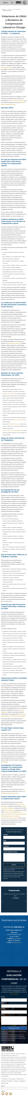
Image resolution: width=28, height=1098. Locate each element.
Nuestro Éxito (19, 1078)
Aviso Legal (12, 1078)
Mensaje (3, 1014)
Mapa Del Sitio (4, 1083)
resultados (5, 762)
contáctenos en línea (10, 104)
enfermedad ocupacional (14, 424)
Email (5, 840)
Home (5, 9)
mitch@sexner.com (16, 942)
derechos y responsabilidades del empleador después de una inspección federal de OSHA (13, 814)
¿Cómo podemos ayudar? (10, 851)
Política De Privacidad (6, 1081)
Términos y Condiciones (19, 1081)
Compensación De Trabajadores (14, 9)
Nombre (5, 834)
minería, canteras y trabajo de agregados (12, 430)
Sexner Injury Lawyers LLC (17, 100)
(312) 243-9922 (17, 938)
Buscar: (3, 1085)
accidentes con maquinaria (9, 393)
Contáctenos (4, 1078)
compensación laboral (6, 67)
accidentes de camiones (19, 419)
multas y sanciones (9, 810)
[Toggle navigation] (12, 2)
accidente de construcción (14, 343)
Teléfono (6, 846)
